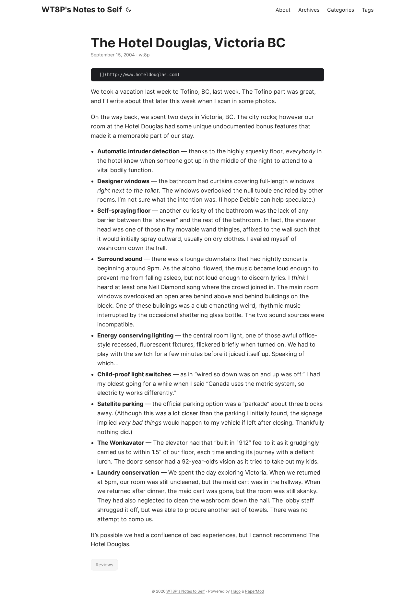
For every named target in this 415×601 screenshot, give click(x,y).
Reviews (104, 564)
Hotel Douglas (144, 126)
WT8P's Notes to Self (82, 9)
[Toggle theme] (128, 9)
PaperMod (254, 591)
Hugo (236, 591)
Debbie (249, 199)
